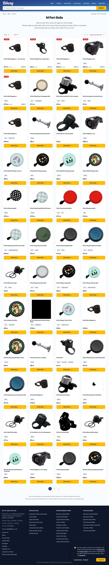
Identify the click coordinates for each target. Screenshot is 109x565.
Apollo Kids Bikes (34, 519)
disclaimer (82, 555)
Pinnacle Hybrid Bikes (89, 530)
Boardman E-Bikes (88, 517)
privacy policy (84, 551)
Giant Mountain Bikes (89, 522)
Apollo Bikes (32, 525)
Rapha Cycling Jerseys (35, 530)
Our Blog (4, 546)
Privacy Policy (6, 538)
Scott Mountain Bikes (62, 539)
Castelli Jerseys (33, 533)
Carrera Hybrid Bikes (62, 517)
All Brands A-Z (6, 549)
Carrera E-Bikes (60, 522)
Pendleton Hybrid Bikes (62, 528)
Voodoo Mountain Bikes (62, 541)
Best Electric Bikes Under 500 (91, 525)
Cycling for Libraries (7, 551)
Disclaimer (85, 559)
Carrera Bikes (33, 517)
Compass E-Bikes (88, 528)
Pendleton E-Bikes (61, 525)
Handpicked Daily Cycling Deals (38, 514)
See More (11, 517)
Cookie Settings (78, 559)
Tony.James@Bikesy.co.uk (9, 529)
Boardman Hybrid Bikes (62, 514)
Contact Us (5, 532)
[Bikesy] (8, 3)
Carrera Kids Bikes (61, 536)
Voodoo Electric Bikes (62, 530)
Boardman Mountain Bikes (90, 514)
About (3, 535)
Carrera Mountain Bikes (62, 519)
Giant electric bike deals (36, 522)
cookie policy (100, 549)
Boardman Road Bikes (89, 519)
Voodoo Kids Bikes (61, 533)
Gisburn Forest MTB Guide (9, 554)
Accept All (101, 559)
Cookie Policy (6, 540)
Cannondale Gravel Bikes (36, 528)
